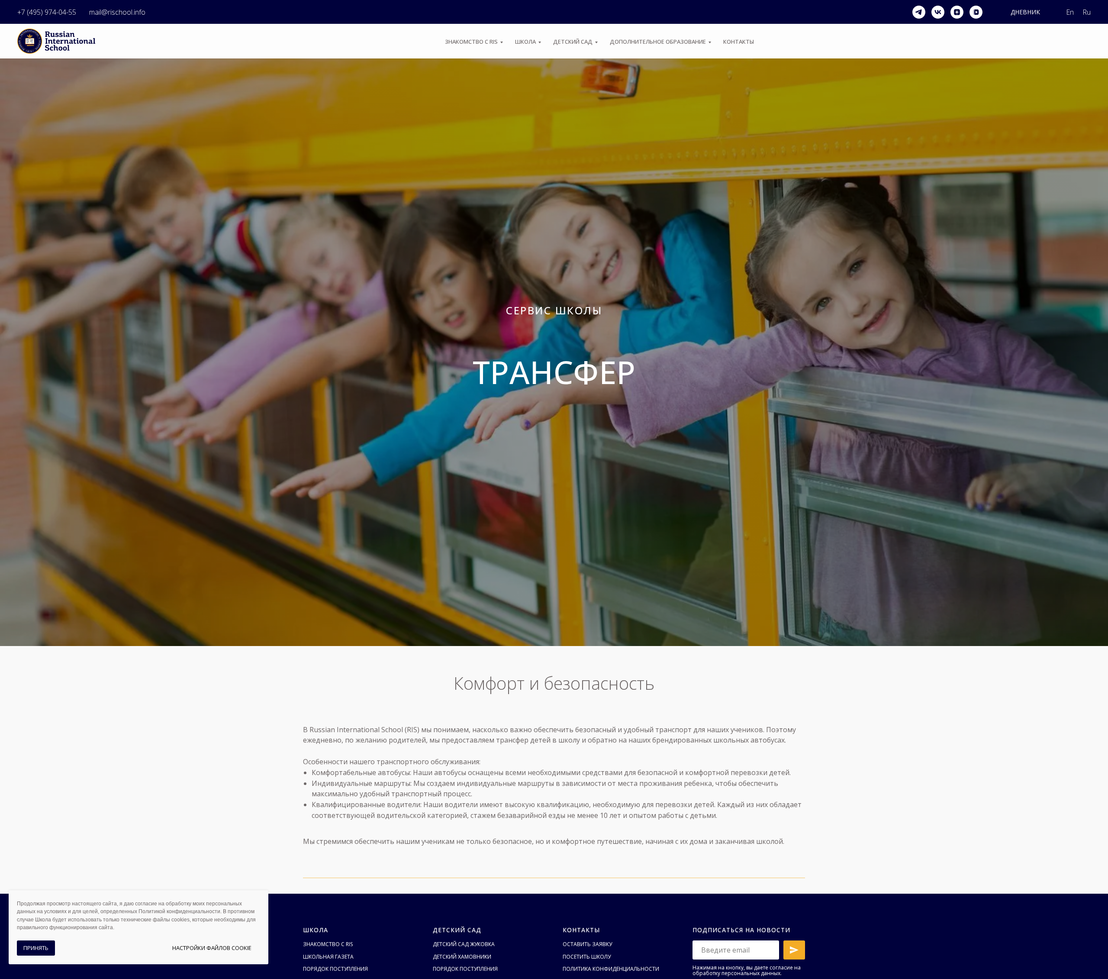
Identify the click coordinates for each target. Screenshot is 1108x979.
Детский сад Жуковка (464, 944)
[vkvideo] (976, 12)
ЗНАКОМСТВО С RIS (471, 41)
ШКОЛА (525, 41)
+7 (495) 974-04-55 (46, 12)
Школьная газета (328, 956)
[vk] (937, 12)
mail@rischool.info (117, 12)
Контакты (738, 41)
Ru (1086, 12)
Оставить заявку (587, 944)
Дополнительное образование (658, 41)
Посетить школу (587, 956)
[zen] (956, 12)
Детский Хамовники (462, 956)
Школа (315, 930)
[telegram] (918, 12)
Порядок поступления (335, 969)
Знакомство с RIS (328, 944)
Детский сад (573, 41)
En (1070, 12)
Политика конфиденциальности (611, 969)
